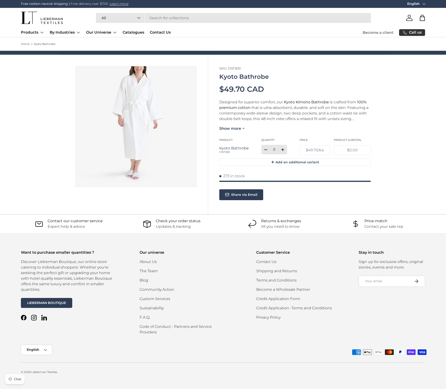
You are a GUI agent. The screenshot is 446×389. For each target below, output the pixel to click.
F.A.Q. (145, 317)
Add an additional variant (295, 162)
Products (29, 32)
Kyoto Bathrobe (44, 44)
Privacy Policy (268, 317)
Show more (230, 128)
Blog (144, 280)
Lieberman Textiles (44, 372)
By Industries (62, 32)
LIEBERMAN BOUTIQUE (46, 303)
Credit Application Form (278, 299)
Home (25, 44)
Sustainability (152, 308)
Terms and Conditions (276, 280)
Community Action (157, 289)
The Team (149, 271)
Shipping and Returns (276, 271)
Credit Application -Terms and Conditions (294, 308)
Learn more (121, 4)
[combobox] (233, 18)
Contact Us (160, 32)
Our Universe (98, 32)
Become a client (378, 32)
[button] (422, 18)
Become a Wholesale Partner (283, 289)
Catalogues (133, 32)
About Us (148, 261)
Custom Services (155, 299)
